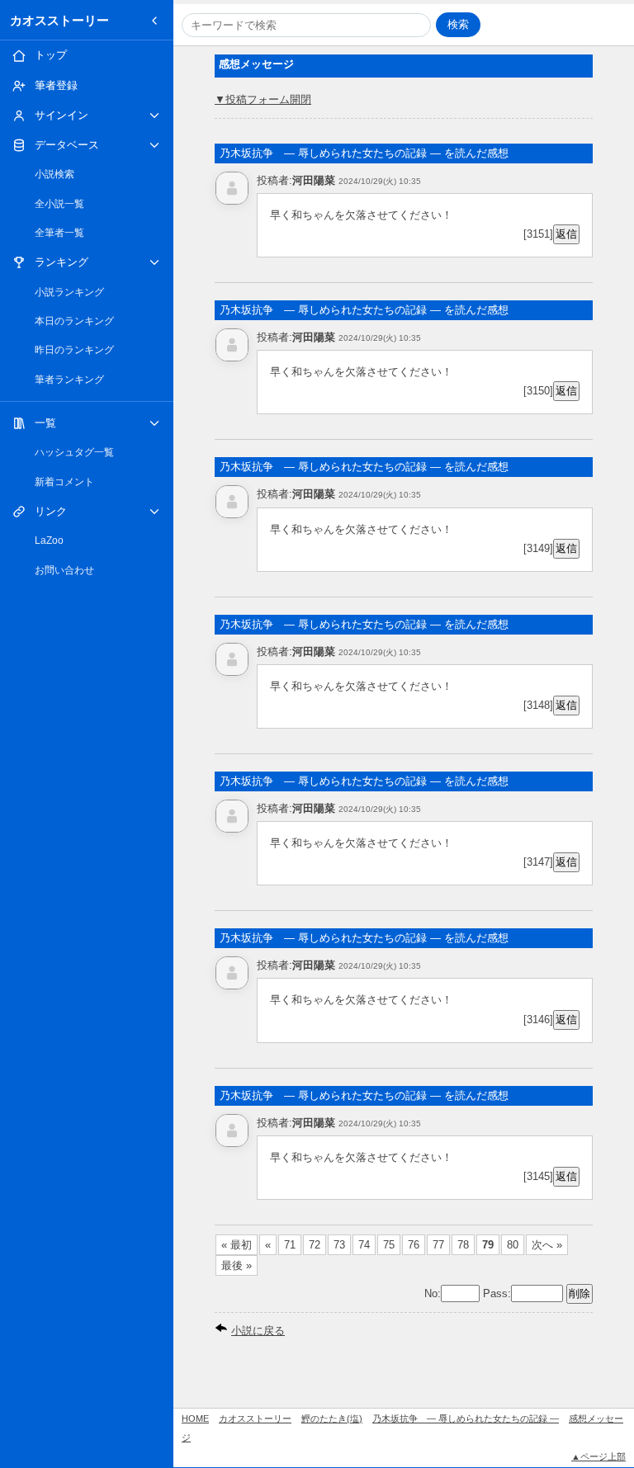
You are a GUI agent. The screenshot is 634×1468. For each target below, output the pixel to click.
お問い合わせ (64, 570)
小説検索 (54, 174)
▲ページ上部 (598, 1456)
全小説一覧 (59, 204)
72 (314, 1245)
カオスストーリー (59, 20)
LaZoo (49, 540)
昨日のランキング (74, 350)
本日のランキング (74, 321)
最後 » (236, 1265)
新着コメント (64, 482)
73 (339, 1245)
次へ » (547, 1245)
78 (463, 1245)
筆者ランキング (69, 379)
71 (290, 1245)
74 (364, 1245)
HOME (195, 1418)
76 (413, 1245)
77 (438, 1245)
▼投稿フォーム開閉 (263, 99)
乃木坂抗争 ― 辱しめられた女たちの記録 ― (465, 1418)
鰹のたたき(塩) (331, 1418)
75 (389, 1245)
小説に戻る (258, 1330)
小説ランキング (69, 292)
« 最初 (236, 1245)
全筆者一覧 (59, 232)
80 (512, 1245)
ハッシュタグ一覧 (74, 452)
